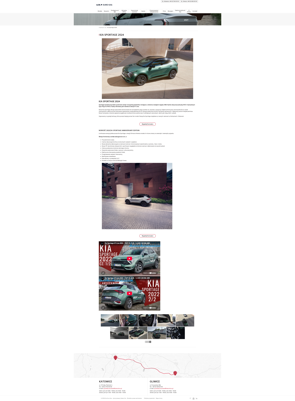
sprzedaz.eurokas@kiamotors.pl (112, 388)
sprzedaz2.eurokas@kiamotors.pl (163, 388)
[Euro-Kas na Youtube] (193, 398)
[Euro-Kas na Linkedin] (196, 398)
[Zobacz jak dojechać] (147, 365)
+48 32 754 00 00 (106, 387)
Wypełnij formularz (147, 124)
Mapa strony (159, 398)
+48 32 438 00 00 (157, 387)
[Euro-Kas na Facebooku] (190, 398)
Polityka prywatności (149, 398)
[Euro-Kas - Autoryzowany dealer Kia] (113, 5)
